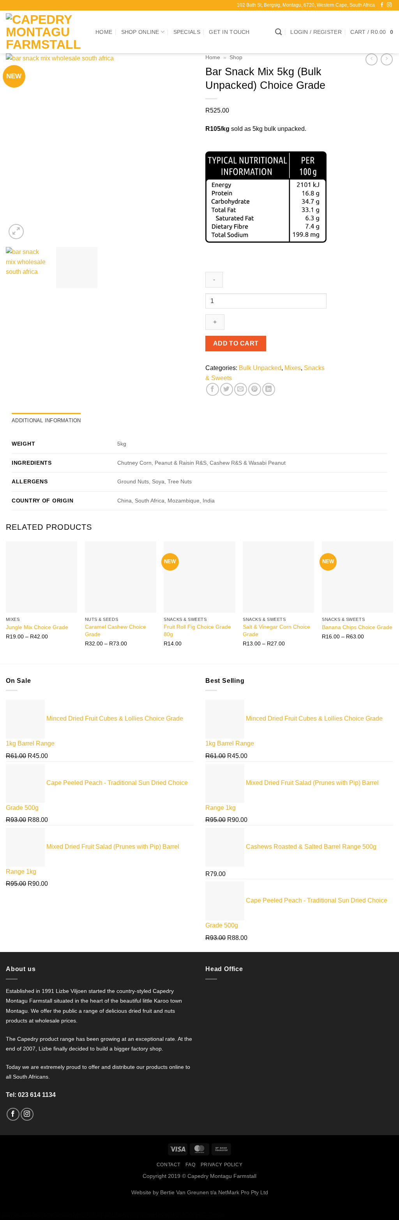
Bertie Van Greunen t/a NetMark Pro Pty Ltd (213, 1192)
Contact (168, 1164)
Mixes (292, 368)
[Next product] (371, 59)
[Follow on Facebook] (382, 5)
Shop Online (140, 32)
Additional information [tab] (46, 420)
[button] (316, 32)
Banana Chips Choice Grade (357, 627)
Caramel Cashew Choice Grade (115, 630)
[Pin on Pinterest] (254, 389)
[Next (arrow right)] (385, 610)
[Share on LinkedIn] (268, 389)
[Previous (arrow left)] (13, 610)
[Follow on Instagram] (389, 5)
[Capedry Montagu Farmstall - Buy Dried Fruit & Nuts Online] (45, 32)
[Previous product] (387, 59)
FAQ (190, 1164)
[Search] (278, 32)
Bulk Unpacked (260, 368)
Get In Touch (229, 32)
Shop (236, 57)
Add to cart (236, 343)
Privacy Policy (222, 1164)
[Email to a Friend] (240, 389)
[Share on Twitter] (226, 389)
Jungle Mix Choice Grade (37, 627)
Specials (186, 32)
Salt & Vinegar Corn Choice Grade (276, 630)
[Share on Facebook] (212, 389)
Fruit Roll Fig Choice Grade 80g (197, 630)
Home (103, 32)
